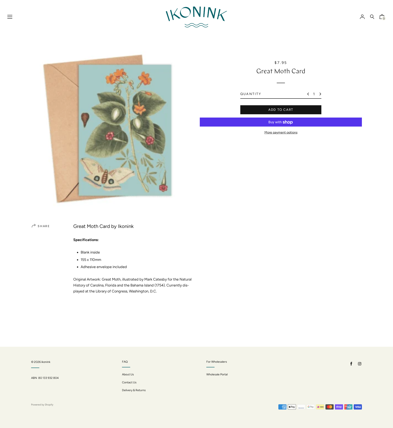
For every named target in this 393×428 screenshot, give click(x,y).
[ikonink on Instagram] (359, 363)
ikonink (45, 362)
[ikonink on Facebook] (351, 363)
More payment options (280, 133)
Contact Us (129, 382)
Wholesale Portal (217, 374)
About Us (128, 374)
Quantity (251, 94)
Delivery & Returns (134, 390)
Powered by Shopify (42, 404)
